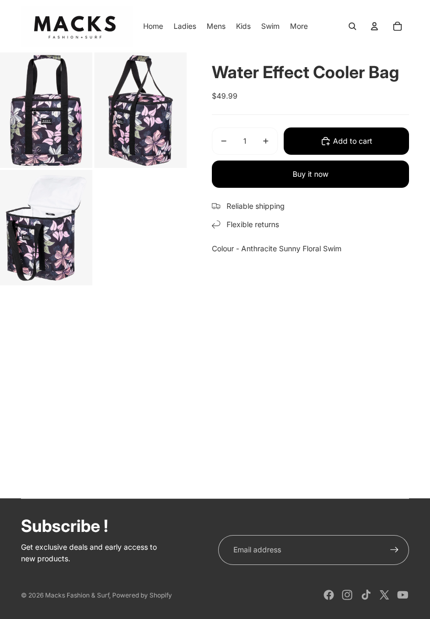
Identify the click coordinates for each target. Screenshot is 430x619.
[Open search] (352, 26)
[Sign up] (394, 550)
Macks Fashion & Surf (77, 595)
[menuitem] (299, 26)
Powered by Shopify (142, 595)
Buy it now (310, 173)
